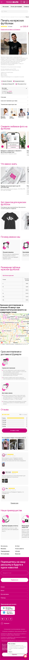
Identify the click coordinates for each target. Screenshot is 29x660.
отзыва (10, 26)
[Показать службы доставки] (26, 88)
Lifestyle (17, 551)
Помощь (3, 597)
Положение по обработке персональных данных (14, 640)
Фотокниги (6, 6)
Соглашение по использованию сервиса (14, 629)
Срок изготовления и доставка (9, 100)
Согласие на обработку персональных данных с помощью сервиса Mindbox (13, 638)
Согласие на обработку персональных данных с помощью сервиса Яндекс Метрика (13, 634)
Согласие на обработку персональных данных (14, 631)
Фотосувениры (5, 553)
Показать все (14, 503)
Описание (3, 97)
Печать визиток (19, 548)
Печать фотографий (16, 6)
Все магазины (5, 594)
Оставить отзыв (14, 430)
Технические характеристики (9, 104)
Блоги (2, 590)
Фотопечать (4, 546)
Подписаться (14, 580)
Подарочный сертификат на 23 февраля (10, 29)
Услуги (3, 587)
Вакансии (17, 553)
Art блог (17, 546)
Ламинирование (5, 551)
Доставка (5, 89)
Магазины (3, 548)
